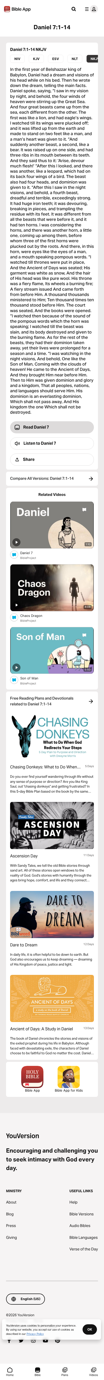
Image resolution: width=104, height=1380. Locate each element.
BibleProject (28, 558)
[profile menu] (90, 9)
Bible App (32, 1090)
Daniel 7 (30, 553)
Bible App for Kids (69, 1090)
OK (89, 1329)
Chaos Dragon (35, 615)
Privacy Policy (35, 1334)
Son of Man (33, 678)
